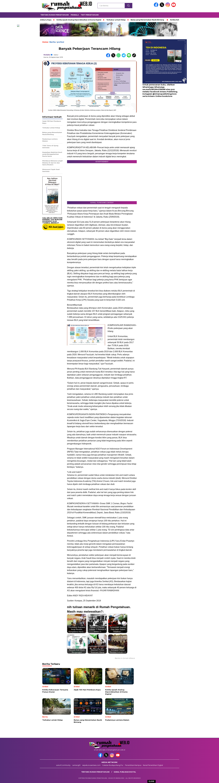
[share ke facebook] (108, 57)
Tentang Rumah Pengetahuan (54, 15)
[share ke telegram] (124, 57)
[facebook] (156, 6)
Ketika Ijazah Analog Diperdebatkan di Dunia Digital (57, 20)
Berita (53, 42)
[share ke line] (129, 57)
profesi (60, 42)
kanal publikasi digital (125, 772)
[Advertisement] (158, 118)
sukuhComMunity (63, 765)
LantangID (76, 765)
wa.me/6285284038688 (154, 89)
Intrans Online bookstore (160, 96)
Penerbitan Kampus (133, 765)
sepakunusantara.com (91, 765)
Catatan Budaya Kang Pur (112, 765)
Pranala (75, 15)
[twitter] (162, 6)
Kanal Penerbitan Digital (153, 765)
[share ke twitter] (113, 57)
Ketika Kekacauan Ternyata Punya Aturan (166, 20)
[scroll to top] (210, 779)
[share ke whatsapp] (119, 57)
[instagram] (168, 6)
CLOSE (151, 781)
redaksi (47, 55)
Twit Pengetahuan (90, 15)
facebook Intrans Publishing (163, 92)
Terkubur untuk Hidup (94, 20)
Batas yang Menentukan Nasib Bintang (126, 20)
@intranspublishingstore (165, 94)
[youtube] (174, 6)
